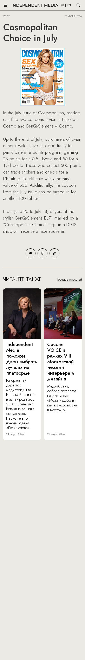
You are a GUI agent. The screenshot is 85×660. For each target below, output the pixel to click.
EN (69, 5)
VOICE (6, 16)
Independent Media (35, 5)
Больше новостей (69, 279)
